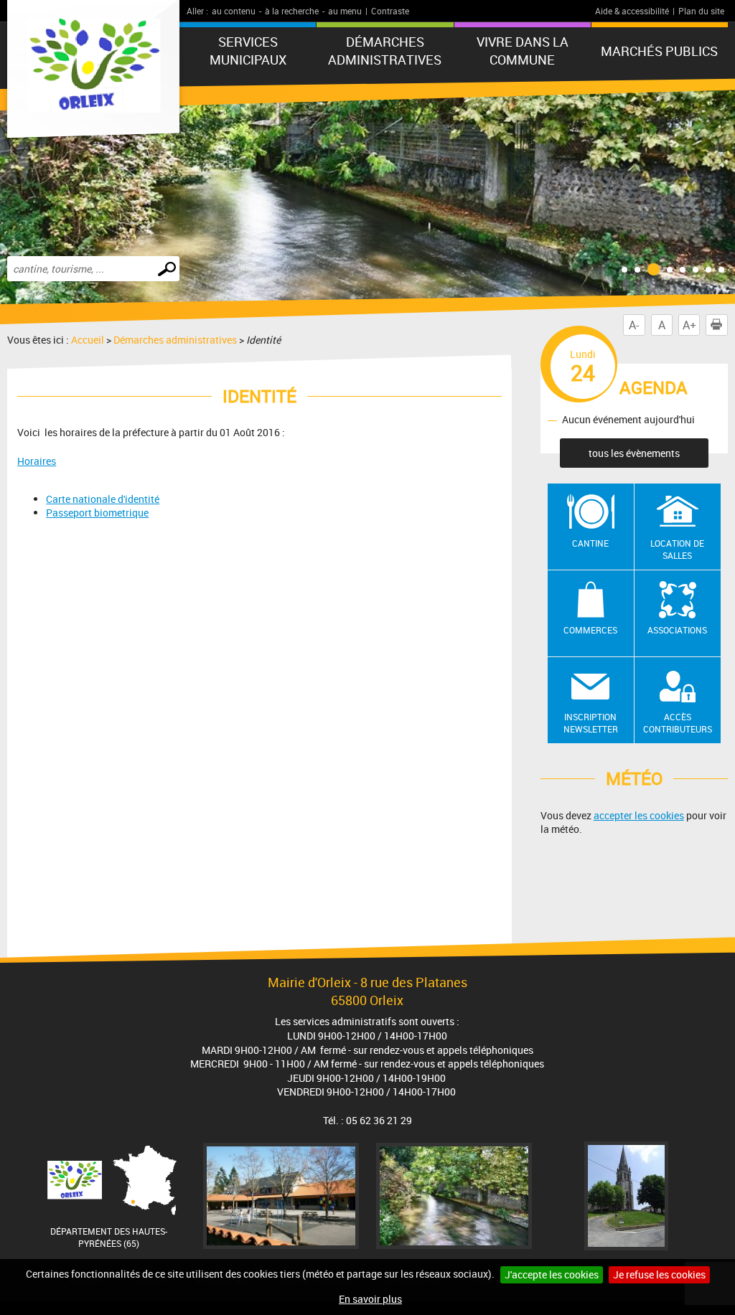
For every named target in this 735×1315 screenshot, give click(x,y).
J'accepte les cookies (552, 1274)
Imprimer (716, 325)
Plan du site (701, 11)
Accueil (87, 340)
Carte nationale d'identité (102, 499)
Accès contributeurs (677, 723)
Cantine (590, 543)
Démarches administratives (384, 50)
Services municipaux (248, 50)
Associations (677, 630)
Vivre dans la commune (522, 50)
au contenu (234, 11)
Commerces (590, 630)
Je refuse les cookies (659, 1274)
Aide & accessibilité (632, 11)
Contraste (390, 11)
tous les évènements (634, 453)
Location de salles (677, 549)
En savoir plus (370, 1299)
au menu (345, 11)
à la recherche (292, 11)
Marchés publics (659, 51)
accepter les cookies (639, 815)
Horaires (36, 461)
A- (634, 325)
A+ (689, 325)
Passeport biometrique (97, 512)
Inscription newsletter (590, 723)
